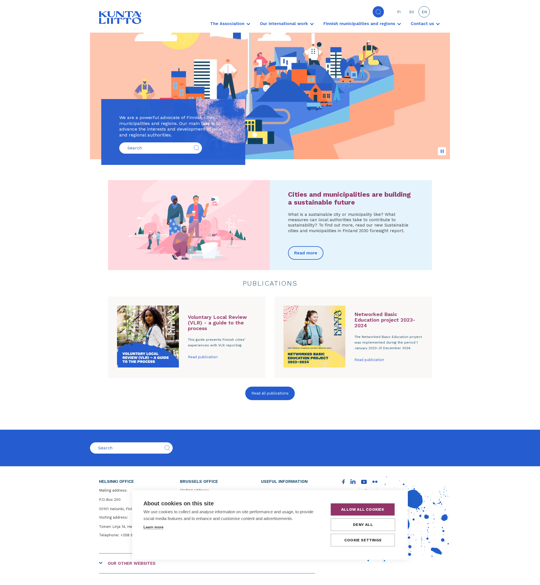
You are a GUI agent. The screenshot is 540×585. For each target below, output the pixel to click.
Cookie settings (362, 540)
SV (411, 12)
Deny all (363, 524)
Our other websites (132, 563)
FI (398, 12)
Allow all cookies (362, 509)
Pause (442, 151)
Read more (305, 252)
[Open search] (378, 11)
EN (424, 12)
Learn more (153, 527)
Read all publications (270, 393)
